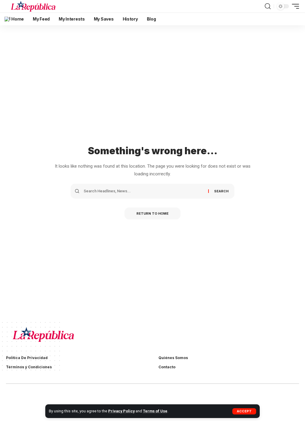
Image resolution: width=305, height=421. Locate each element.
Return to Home (152, 213)
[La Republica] (33, 6)
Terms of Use (155, 411)
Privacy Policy (121, 411)
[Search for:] (143, 191)
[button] (244, 411)
